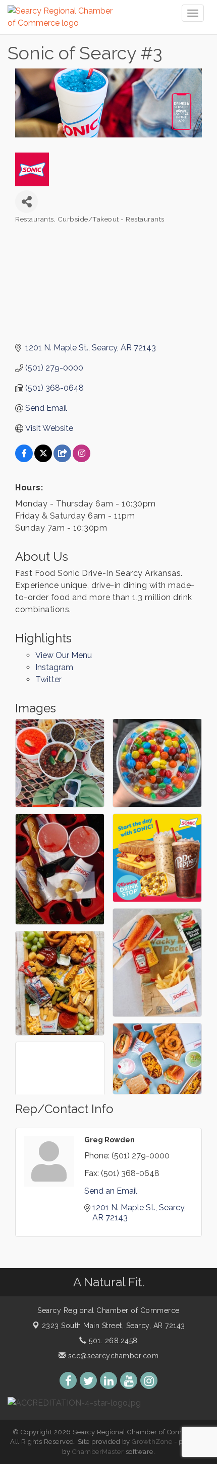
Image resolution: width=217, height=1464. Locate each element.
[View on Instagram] (81, 459)
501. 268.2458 (112, 1341)
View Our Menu (63, 655)
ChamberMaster (98, 1451)
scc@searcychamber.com (112, 1356)
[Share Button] (26, 201)
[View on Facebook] (24, 459)
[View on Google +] (62, 459)
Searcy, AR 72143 (113, 1326)
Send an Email (110, 1191)
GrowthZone (152, 1441)
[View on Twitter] (43, 459)
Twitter (48, 679)
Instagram (54, 667)
